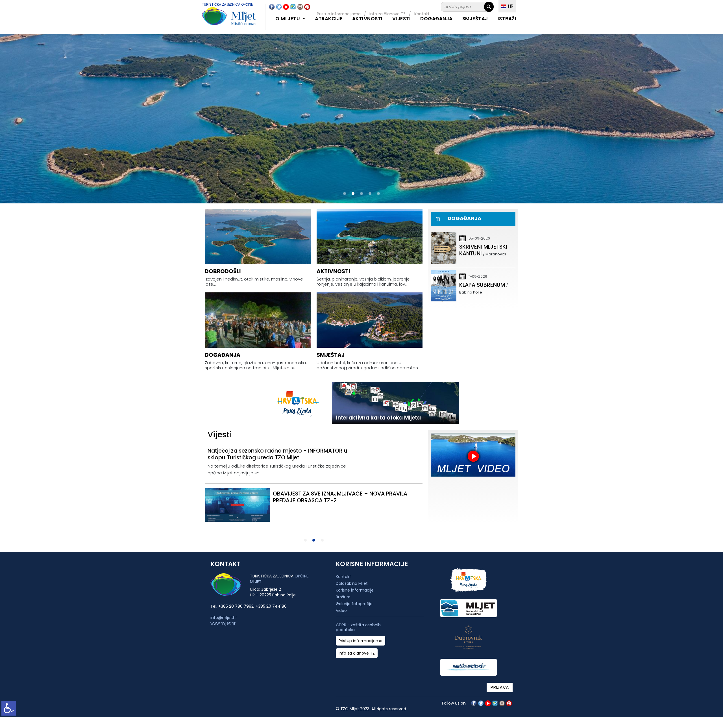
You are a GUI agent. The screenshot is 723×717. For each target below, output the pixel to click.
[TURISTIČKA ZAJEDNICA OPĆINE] (223, 19)
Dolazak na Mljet (352, 583)
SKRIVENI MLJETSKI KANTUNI (483, 250)
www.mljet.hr (223, 623)
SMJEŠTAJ (475, 18)
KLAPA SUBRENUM (482, 285)
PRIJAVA (499, 687)
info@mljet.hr (223, 617)
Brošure (343, 597)
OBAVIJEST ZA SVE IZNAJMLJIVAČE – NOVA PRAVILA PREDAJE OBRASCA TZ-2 (340, 497)
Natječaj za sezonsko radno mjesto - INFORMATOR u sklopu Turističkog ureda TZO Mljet (277, 454)
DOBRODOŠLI (223, 271)
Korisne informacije (355, 590)
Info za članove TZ (357, 653)
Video (341, 610)
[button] (344, 193)
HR (509, 6)
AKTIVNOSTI (367, 18)
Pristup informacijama (360, 640)
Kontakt (343, 576)
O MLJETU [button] (288, 18)
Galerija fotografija (354, 604)
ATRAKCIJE (329, 18)
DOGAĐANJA (436, 18)
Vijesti (401, 18)
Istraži (507, 18)
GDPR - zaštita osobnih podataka (358, 627)
